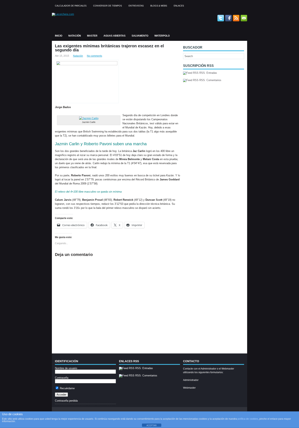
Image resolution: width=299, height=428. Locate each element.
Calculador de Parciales (70, 5)
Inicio (58, 35)
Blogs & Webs (158, 5)
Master (92, 35)
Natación (74, 35)
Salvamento (140, 35)
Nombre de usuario (66, 368)
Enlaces (179, 5)
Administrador (191, 380)
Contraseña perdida (66, 400)
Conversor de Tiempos (107, 5)
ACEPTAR (151, 425)
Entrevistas (136, 5)
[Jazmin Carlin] (88, 118)
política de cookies (248, 418)
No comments (94, 55)
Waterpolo (162, 35)
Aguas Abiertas (114, 35)
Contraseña (61, 377)
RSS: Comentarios (210, 80)
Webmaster (189, 387)
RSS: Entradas (208, 72)
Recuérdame (67, 388)
